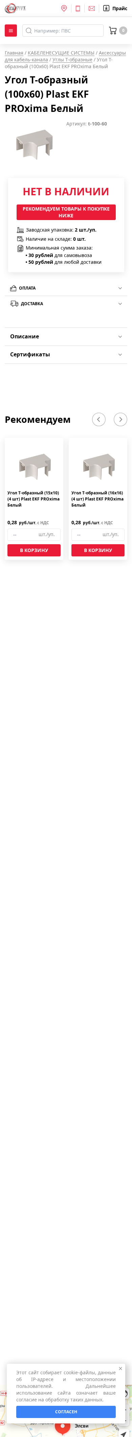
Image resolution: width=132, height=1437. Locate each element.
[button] (99, 419)
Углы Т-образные (72, 59)
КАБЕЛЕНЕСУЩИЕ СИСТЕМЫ (61, 53)
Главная (14, 53)
